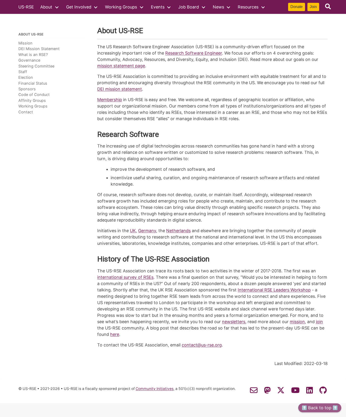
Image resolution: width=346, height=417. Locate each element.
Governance (29, 60)
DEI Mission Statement (39, 48)
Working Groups (121, 6)
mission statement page (121, 65)
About (46, 6)
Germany (147, 230)
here (114, 334)
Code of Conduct (34, 94)
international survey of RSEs (125, 277)
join (319, 321)
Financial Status (32, 83)
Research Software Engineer (193, 53)
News (218, 6)
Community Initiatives (154, 389)
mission (297, 321)
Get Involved (78, 6)
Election (25, 77)
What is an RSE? (33, 54)
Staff (22, 71)
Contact (25, 112)
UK (133, 230)
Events (158, 6)
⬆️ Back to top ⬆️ (320, 407)
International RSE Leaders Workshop (274, 289)
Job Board (188, 6)
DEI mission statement (119, 89)
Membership (109, 99)
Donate (296, 7)
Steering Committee (36, 66)
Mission (25, 43)
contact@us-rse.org (202, 344)
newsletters (233, 321)
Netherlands (178, 230)
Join (313, 7)
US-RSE (26, 6)
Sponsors (27, 89)
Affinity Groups (32, 100)
